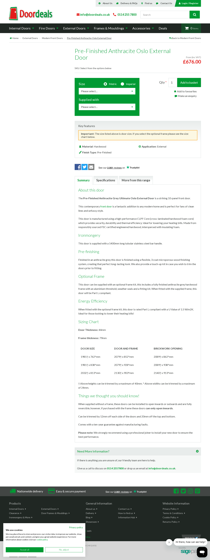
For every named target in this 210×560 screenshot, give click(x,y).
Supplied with (89, 99)
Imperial (130, 83)
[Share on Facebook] (78, 167)
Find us (148, 3)
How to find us (125, 513)
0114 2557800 (115, 468)
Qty (162, 82)
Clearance (14, 513)
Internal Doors (16, 508)
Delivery (90, 513)
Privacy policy (76, 527)
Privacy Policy (170, 508)
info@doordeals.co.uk (161, 468)
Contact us (124, 508)
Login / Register (190, 3)
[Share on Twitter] (84, 167)
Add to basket (189, 82)
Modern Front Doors (52, 38)
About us (90, 508)
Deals (163, 28)
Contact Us (166, 3)
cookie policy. (42, 539)
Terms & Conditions (173, 513)
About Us (107, 3)
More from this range (136, 180)
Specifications (105, 180)
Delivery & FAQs (129, 3)
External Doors (30, 38)
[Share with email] (91, 167)
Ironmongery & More (19, 517)
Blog (88, 517)
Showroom (91, 521)
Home (15, 38)
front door (106, 206)
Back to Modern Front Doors (186, 38)
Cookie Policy (169, 517)
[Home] (10, 38)
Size (82, 84)
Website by (190, 538)
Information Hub (126, 517)
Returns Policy (170, 521)
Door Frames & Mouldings (54, 513)
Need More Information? (93, 451)
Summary (83, 180)
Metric (113, 83)
